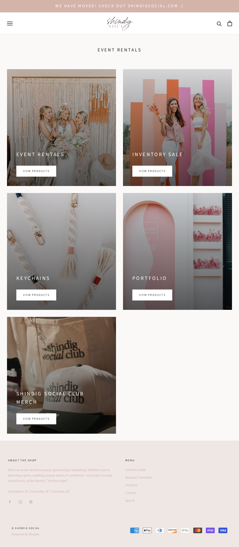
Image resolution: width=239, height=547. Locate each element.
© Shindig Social (26, 528)
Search (130, 500)
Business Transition (138, 477)
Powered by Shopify (25, 534)
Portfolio (131, 485)
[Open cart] (230, 23)
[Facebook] (9, 501)
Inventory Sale (135, 470)
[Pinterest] (30, 501)
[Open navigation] (10, 23)
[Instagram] (20, 501)
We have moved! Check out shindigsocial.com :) (119, 6)
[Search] (219, 23)
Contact (130, 493)
